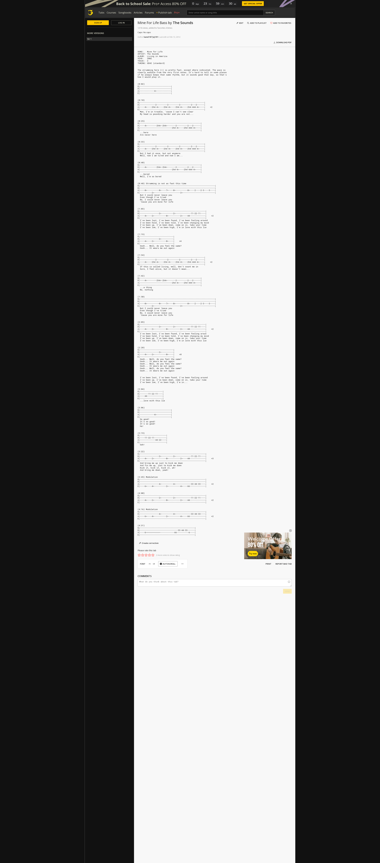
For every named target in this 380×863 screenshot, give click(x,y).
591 (156, 37)
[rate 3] (146, 555)
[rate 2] (142, 555)
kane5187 (148, 37)
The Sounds (183, 22)
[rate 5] (153, 555)
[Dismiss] (291, 3)
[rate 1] (139, 555)
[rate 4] (149, 555)
